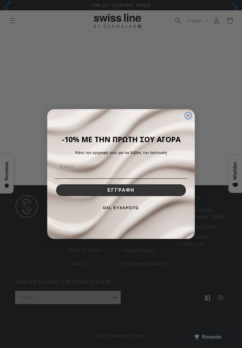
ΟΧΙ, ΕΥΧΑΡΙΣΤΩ (121, 208)
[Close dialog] (188, 115)
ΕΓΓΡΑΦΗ (121, 190)
